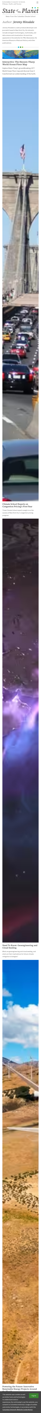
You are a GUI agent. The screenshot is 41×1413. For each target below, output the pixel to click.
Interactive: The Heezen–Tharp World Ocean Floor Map (18, 63)
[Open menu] (37, 2)
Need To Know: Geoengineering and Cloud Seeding (19, 946)
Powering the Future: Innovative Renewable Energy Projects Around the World (19, 1389)
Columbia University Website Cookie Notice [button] (17, 1410)
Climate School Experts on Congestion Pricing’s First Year (17, 505)
